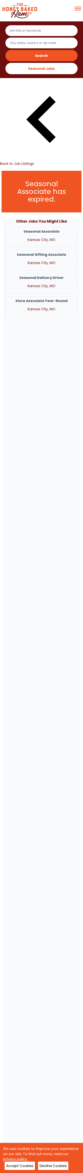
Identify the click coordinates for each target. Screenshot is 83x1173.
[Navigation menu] (78, 8)
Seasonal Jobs (41, 68)
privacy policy (15, 1159)
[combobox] (41, 30)
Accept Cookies (19, 1165)
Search (41, 55)
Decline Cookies (53, 1165)
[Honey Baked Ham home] (20, 10)
